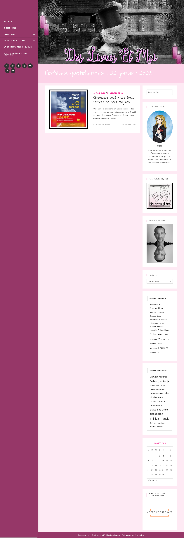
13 (148, 465)
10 (163, 461)
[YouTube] (30, 65)
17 (163, 465)
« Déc (149, 480)
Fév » (154, 480)
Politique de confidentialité (133, 535)
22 (156, 470)
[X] (6, 65)
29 (156, 475)
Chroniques (99, 93)
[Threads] (18, 65)
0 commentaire (103, 125)
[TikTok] (7, 70)
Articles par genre (157, 298)
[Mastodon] (13, 70)
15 (156, 465)
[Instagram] (24, 65)
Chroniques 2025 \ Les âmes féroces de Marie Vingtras (114, 100)
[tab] (157, 298)
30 (160, 475)
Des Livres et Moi (19, 9)
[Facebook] (12, 65)
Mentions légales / (113, 535)
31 (163, 475)
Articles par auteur (157, 370)
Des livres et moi (115, 93)
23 (160, 470)
